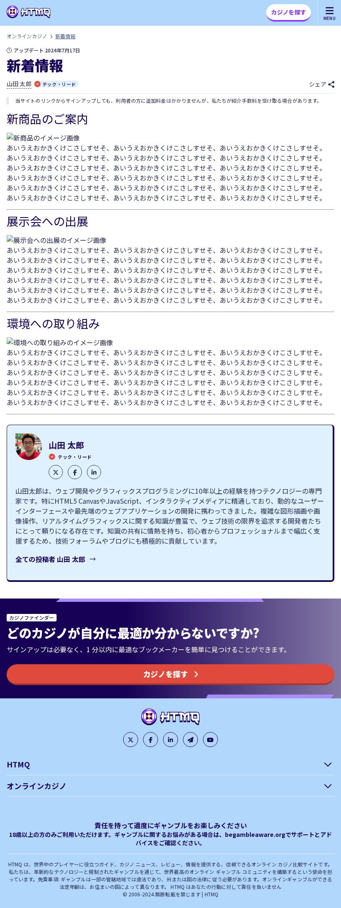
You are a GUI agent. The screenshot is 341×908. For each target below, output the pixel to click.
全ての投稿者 (50, 559)
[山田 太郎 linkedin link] (94, 472)
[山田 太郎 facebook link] (75, 472)
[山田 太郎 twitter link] (56, 472)
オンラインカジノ (27, 36)
